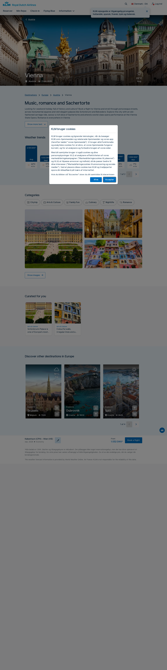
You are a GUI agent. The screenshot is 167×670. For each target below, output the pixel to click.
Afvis (96, 179)
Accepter (109, 179)
